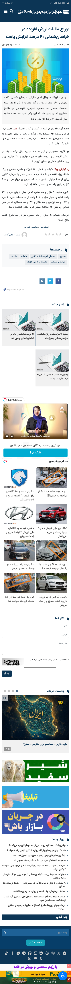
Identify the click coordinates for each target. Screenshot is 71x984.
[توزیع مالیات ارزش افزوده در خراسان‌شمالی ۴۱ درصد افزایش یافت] (35, 70)
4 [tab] (5, 691)
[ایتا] (29, 954)
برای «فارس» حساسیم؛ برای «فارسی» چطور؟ (45, 744)
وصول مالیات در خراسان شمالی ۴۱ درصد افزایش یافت (52, 377)
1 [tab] (17, 691)
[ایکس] (58, 954)
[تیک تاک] (6, 954)
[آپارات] (47, 954)
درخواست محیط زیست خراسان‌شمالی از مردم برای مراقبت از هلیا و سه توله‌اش (34, 876)
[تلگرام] (64, 954)
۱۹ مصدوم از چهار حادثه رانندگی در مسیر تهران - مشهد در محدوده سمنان (34, 885)
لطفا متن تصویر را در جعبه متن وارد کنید (49, 660)
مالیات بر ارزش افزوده (37, 262)
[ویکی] (35, 959)
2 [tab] (13, 691)
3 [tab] (9, 691)
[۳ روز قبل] (35, 717)
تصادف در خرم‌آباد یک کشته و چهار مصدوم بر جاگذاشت (39, 892)
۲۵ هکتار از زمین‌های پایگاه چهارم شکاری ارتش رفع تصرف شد (35, 851)
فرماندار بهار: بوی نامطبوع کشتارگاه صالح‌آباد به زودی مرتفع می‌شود (37, 907)
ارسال (6, 673)
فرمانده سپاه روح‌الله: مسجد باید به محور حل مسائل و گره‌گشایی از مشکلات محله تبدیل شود (34, 898)
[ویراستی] (18, 954)
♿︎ (63, 975)
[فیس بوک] (12, 954)
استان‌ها (45, 227)
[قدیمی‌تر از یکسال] (52, 320)
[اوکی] (41, 959)
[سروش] (23, 954)
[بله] (41, 954)
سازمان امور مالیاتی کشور (43, 256)
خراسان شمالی (31, 227)
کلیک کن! (35, 452)
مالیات (24, 256)
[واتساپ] (29, 959)
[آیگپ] (35, 954)
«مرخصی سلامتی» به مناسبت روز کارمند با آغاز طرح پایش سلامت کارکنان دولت (34, 867)
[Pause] (7, 436)
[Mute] (12, 436)
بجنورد (63, 256)
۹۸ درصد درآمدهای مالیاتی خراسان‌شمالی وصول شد (22, 336)
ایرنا (40, 11)
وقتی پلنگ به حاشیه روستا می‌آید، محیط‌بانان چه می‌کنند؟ (37, 845)
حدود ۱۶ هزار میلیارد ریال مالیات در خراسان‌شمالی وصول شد (52, 336)
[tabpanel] (35, 724)
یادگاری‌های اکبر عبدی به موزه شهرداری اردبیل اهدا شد (39, 856)
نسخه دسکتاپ (35, 942)
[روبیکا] (52, 954)
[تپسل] (5, 400)
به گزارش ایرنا (61, 169)
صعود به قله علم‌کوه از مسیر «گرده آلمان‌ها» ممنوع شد (39, 861)
